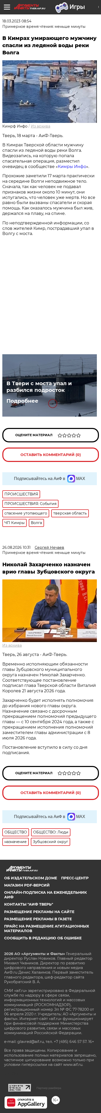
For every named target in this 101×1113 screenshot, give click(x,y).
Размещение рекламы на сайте (39, 911)
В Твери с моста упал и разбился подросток (39, 386)
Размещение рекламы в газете (38, 919)
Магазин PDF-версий (27, 885)
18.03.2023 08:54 (16, 21)
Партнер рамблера (49, 1088)
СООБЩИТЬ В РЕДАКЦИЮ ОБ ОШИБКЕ (43, 938)
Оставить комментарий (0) (50, 454)
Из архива (40, 126)
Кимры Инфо (72, 166)
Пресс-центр (75, 878)
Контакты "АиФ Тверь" (28, 904)
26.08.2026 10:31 (16, 547)
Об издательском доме (30, 878)
